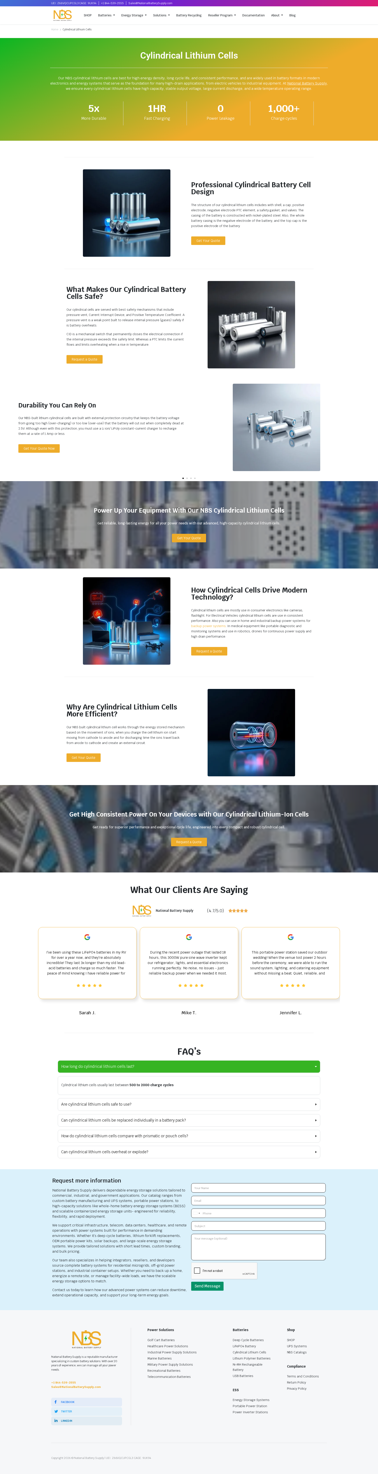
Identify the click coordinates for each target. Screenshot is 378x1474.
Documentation (253, 15)
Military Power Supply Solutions (170, 1364)
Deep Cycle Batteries (248, 1340)
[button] (183, 478)
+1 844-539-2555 (112, 3)
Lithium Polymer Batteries (252, 1358)
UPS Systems (297, 1346)
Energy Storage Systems (251, 1400)
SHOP (88, 15)
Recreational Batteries (163, 1371)
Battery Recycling (189, 15)
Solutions (159, 15)
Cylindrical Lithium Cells (249, 1352)
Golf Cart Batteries (161, 1340)
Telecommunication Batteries (169, 1377)
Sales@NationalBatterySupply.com (150, 3)
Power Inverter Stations (250, 1412)
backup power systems (208, 626)
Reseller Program (220, 15)
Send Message (207, 1286)
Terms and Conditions (303, 1376)
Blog (292, 15)
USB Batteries (243, 1376)
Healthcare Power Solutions (167, 1346)
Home (54, 29)
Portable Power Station (250, 1406)
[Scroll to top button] (368, 1464)
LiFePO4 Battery (244, 1346)
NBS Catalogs (297, 1352)
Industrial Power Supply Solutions (172, 1352)
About (275, 15)
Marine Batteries (159, 1358)
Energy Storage (132, 15)
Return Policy (296, 1382)
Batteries (105, 15)
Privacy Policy (297, 1389)
